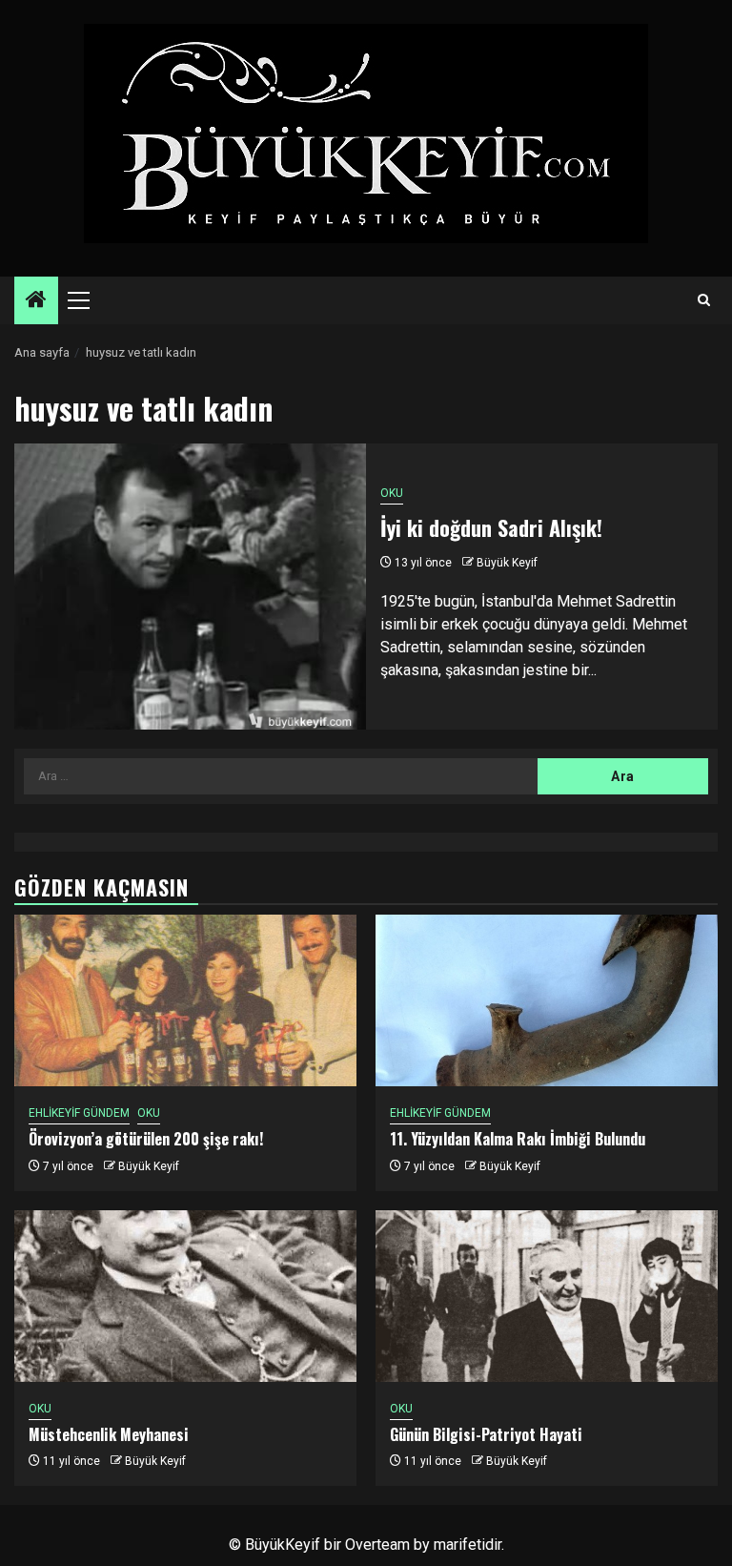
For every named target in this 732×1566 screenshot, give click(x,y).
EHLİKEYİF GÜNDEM (79, 1113)
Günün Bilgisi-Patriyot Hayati (486, 1434)
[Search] (704, 300)
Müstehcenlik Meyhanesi (109, 1434)
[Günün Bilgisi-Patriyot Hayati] (547, 1296)
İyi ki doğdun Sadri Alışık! (491, 527)
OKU (391, 493)
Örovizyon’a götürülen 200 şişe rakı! (146, 1138)
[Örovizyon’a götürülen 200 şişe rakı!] (185, 1000)
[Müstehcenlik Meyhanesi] (185, 1296)
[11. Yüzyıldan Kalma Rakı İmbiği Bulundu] (547, 1000)
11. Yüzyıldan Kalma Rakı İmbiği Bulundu (517, 1138)
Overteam (377, 1544)
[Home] (36, 301)
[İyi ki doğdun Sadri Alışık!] (190, 586)
